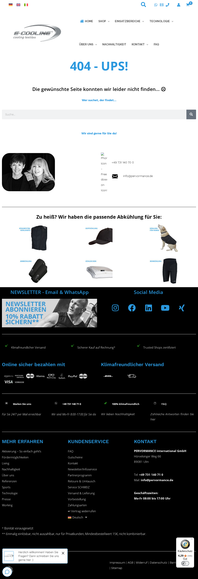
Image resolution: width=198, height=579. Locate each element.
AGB (130, 562)
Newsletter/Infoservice (82, 469)
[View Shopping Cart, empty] (187, 5)
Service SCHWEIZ (79, 487)
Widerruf (141, 562)
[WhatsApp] (156, 5)
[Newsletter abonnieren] (49, 313)
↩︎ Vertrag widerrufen (82, 511)
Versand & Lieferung (81, 493)
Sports (6, 487)
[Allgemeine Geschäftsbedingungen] (135, 562)
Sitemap (116, 568)
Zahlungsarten (77, 505)
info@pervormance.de (135, 176)
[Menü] (191, 540)
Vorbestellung (77, 499)
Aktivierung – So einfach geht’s (21, 451)
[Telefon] (167, 5)
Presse (6, 499)
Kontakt (73, 463)
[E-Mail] (161, 5)
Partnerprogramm (80, 475)
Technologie (10, 493)
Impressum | (119, 562)
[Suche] (191, 114)
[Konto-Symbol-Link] (178, 5)
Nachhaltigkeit (11, 469)
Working (7, 505)
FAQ (70, 451)
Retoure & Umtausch (81, 481)
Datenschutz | (159, 562)
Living (5, 463)
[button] (143, 5)
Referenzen (9, 481)
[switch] (185, 563)
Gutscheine (75, 457)
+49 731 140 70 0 (123, 162)
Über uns (8, 475)
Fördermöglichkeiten (15, 457)
